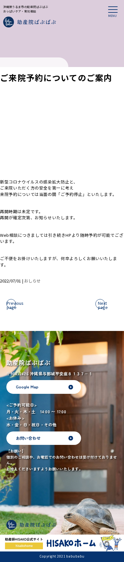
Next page (101, 304)
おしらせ (32, 281)
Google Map (27, 387)
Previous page (11, 304)
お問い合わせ (28, 438)
